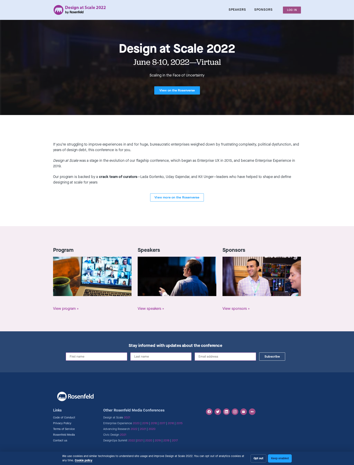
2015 (179, 423)
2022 (134, 429)
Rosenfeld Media (64, 435)
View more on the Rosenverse (176, 197)
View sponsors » (236, 308)
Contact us (60, 440)
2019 (145, 423)
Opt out (258, 458)
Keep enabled (280, 458)
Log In (292, 10)
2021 (127, 417)
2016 (171, 423)
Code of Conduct (64, 417)
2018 (154, 423)
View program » (66, 308)
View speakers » (151, 308)
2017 (162, 423)
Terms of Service (64, 429)
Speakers (237, 9)
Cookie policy (83, 460)
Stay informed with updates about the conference (175, 345)
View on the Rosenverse (177, 90)
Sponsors (263, 9)
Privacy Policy (62, 423)
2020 (136, 423)
